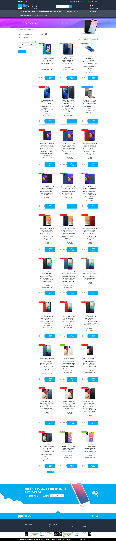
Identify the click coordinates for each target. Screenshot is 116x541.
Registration (20, 1)
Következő (50, 471)
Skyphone (20, 29)
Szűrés (22, 51)
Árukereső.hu (33, 535)
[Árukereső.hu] (33, 533)
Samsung (34, 29)
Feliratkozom (57, 496)
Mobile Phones (27, 29)
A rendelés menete (80, 1)
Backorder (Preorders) (54, 527)
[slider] (19, 42)
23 (44, 472)
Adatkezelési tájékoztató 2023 (78, 527)
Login (26, 1)
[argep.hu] (49, 534)
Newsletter (72, 1)
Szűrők (20, 47)
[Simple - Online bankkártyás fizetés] (41, 533)
